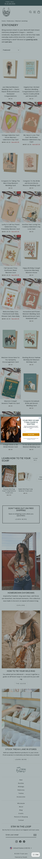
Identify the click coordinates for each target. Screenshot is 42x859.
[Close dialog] (40, 418)
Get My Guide (31, 434)
